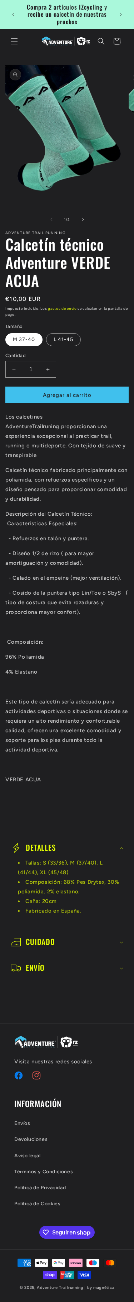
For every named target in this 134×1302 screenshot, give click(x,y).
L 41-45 (63, 339)
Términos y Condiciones (43, 1172)
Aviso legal (27, 1156)
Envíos (22, 1123)
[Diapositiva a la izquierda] (51, 219)
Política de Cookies (37, 1204)
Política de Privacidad (40, 1188)
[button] (14, 41)
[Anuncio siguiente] (121, 14)
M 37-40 (24, 339)
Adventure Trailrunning (60, 1287)
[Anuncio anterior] (13, 14)
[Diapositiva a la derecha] (83, 219)
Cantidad (15, 355)
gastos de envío (62, 308)
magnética (103, 1287)
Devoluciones (31, 1139)
